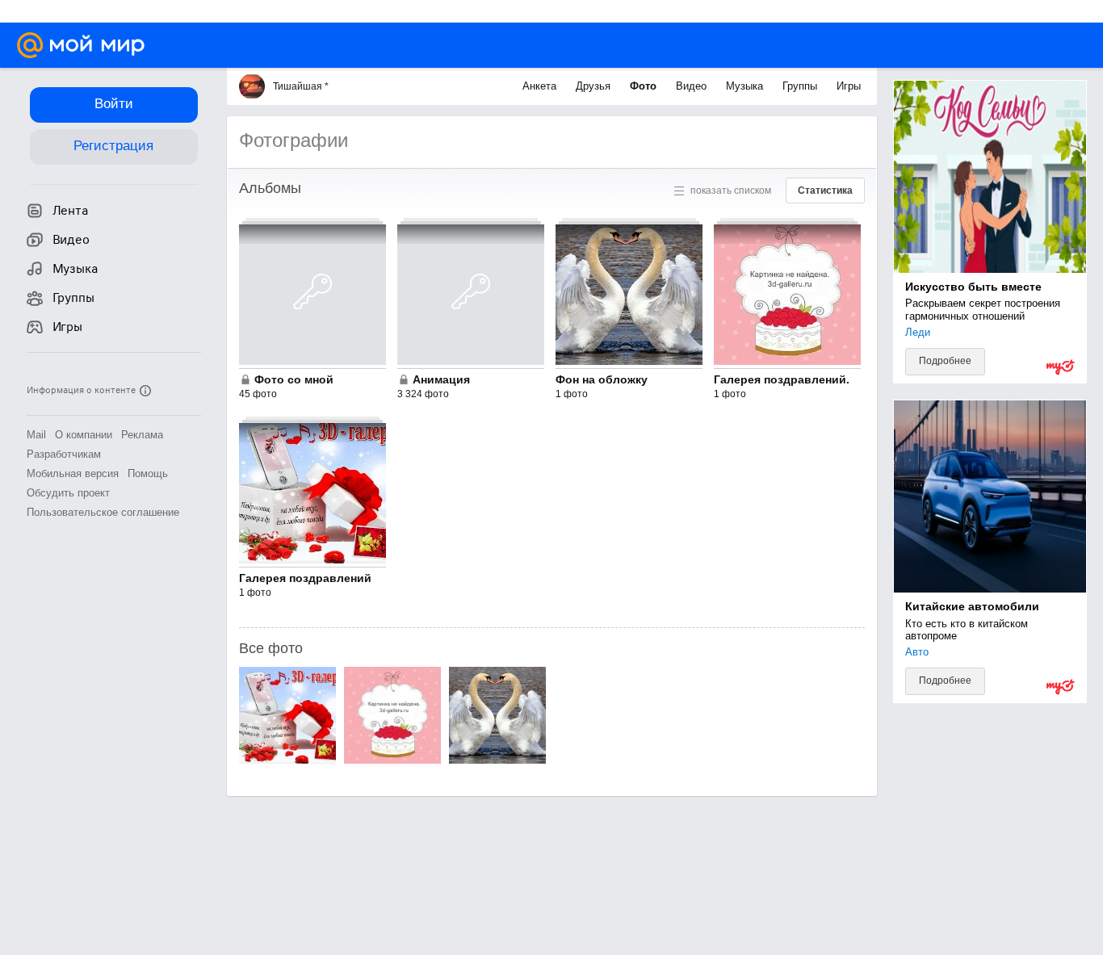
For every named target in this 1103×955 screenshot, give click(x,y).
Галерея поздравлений (305, 578)
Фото (645, 86)
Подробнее (945, 361)
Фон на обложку (602, 379)
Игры (849, 86)
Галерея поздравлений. (781, 379)
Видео (693, 86)
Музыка (746, 86)
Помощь (148, 473)
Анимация (441, 379)
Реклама (142, 435)
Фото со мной (293, 379)
